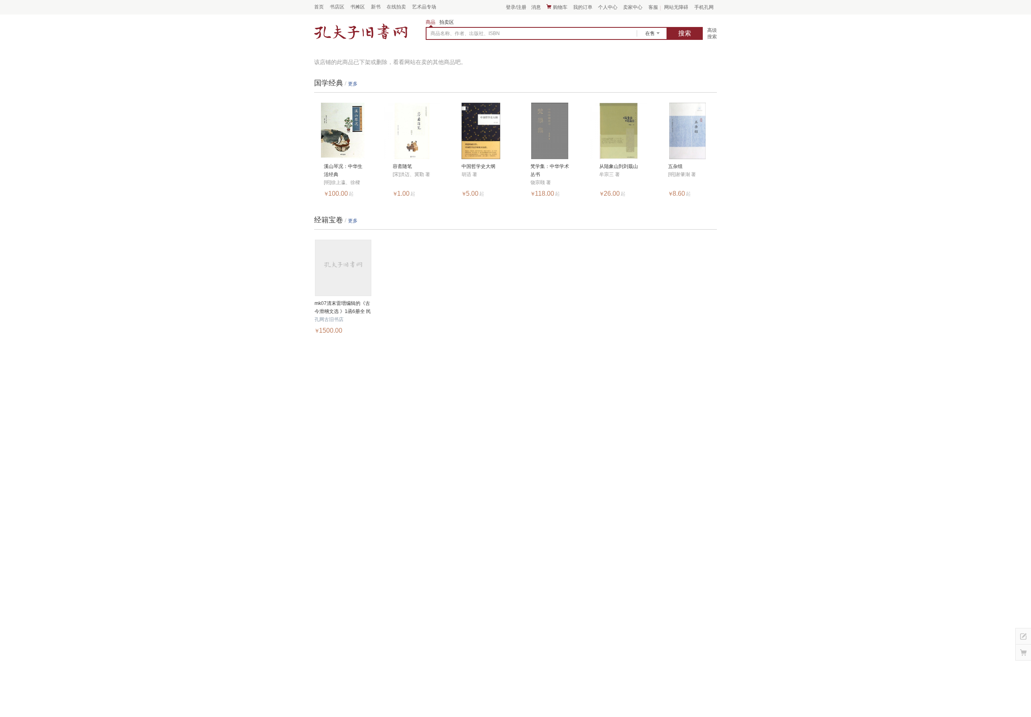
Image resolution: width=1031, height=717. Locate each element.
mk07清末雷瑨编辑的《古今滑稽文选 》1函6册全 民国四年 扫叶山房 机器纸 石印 (343, 307)
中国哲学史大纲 (478, 166)
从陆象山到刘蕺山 (618, 166)
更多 (353, 84)
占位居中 (361, 32)
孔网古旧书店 (329, 319)
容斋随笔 (402, 166)
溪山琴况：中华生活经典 (343, 170)
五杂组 (675, 166)
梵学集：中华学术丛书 (549, 170)
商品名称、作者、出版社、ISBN (465, 33)
